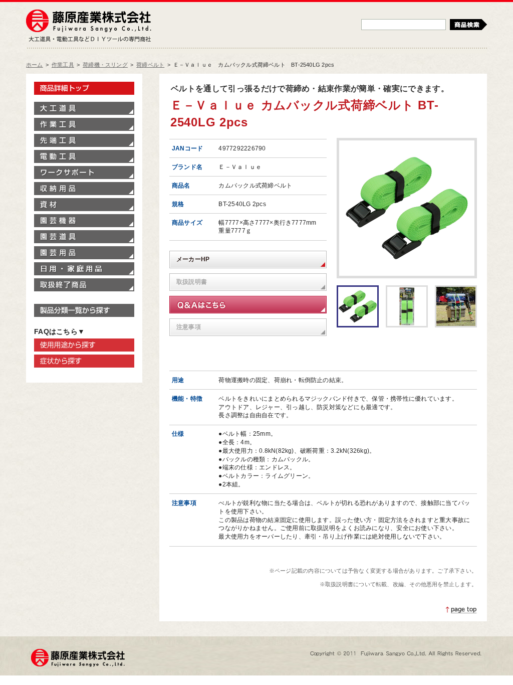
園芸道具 (84, 236)
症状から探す (84, 361)
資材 (84, 204)
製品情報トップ (84, 88)
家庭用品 (84, 268)
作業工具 (63, 65)
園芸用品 (84, 252)
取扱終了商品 (84, 284)
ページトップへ (461, 609)
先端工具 (84, 140)
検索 (468, 24)
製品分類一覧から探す (84, 310)
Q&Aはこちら (248, 304)
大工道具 (84, 108)
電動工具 (84, 156)
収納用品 (84, 188)
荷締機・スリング (105, 65)
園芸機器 (84, 220)
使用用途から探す (84, 345)
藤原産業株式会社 (88, 22)
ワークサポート (84, 172)
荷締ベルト (150, 65)
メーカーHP (192, 259)
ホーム (34, 65)
